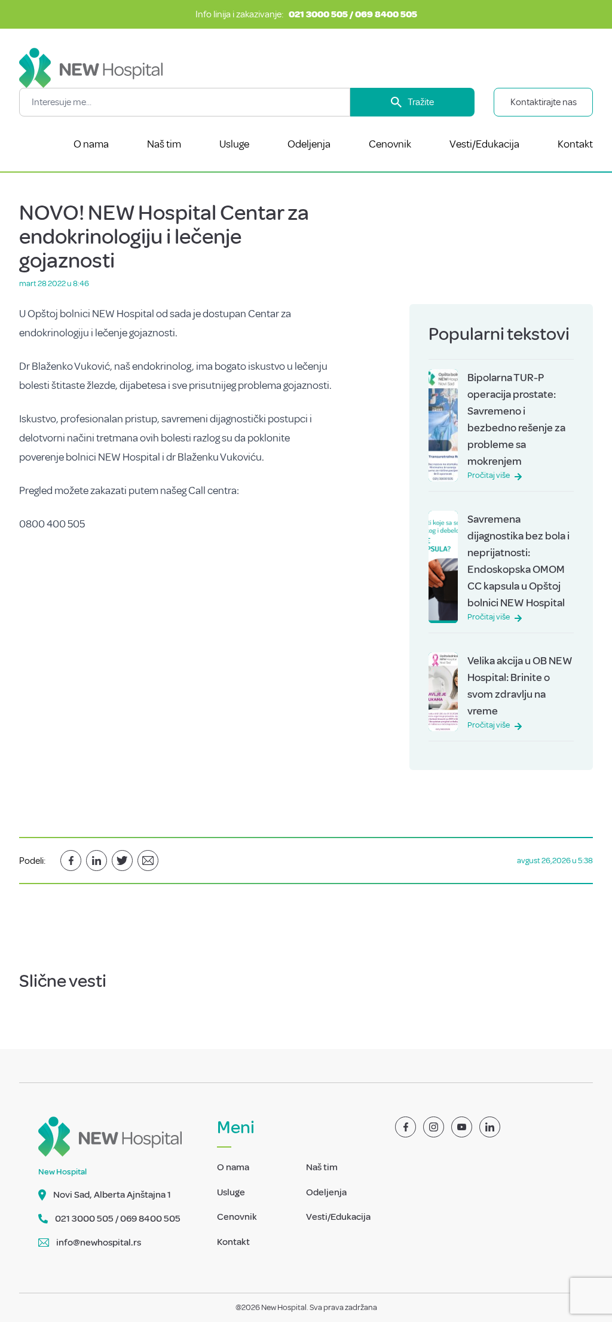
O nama (91, 144)
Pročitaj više (488, 475)
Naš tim (164, 144)
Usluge (234, 144)
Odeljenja (309, 144)
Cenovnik (390, 144)
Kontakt (575, 144)
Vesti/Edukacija (484, 144)
